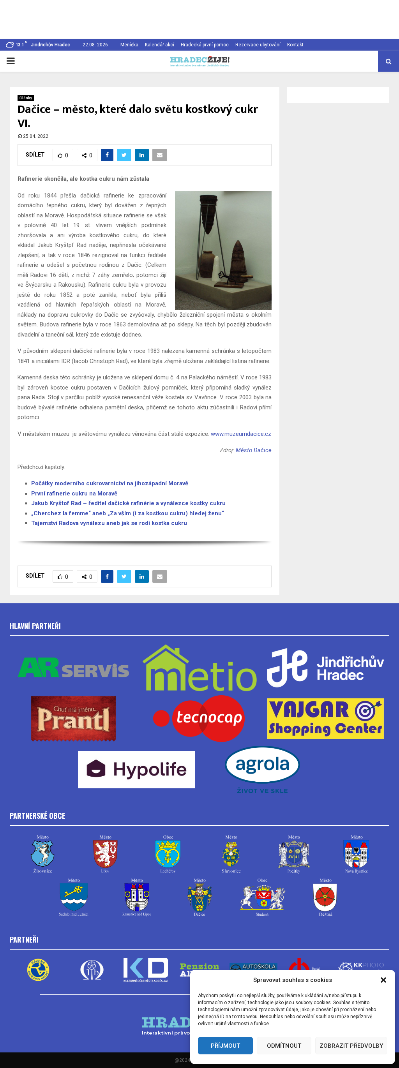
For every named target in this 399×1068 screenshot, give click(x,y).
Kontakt (295, 45)
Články (25, 98)
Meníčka (129, 45)
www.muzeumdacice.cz (241, 433)
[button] (383, 980)
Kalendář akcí (159, 45)
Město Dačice (254, 450)
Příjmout (225, 1045)
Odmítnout (284, 1045)
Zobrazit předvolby (351, 1045)
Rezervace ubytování (258, 45)
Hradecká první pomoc (205, 45)
